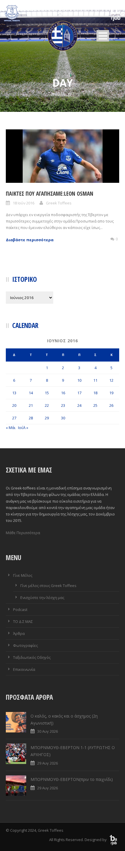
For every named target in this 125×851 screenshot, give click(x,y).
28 (31, 418)
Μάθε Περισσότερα (23, 532)
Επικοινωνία (24, 669)
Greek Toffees (59, 203)
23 (63, 405)
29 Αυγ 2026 (47, 763)
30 (63, 418)
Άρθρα (19, 633)
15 (47, 392)
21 (31, 405)
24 (79, 405)
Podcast (20, 609)
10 (79, 380)
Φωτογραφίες (25, 645)
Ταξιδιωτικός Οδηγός (32, 657)
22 (47, 405)
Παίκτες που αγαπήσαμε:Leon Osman (49, 193)
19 (111, 392)
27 (14, 418)
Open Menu (103, 35)
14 (31, 392)
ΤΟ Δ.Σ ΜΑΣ (23, 621)
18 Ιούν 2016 (23, 203)
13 (14, 392)
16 (63, 392)
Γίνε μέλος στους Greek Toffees (48, 585)
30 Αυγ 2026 (47, 731)
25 (95, 405)
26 (111, 405)
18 (95, 392)
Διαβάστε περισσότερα (29, 239)
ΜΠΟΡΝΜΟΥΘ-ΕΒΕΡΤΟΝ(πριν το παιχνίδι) (72, 779)
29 (47, 418)
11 (95, 380)
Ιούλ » (23, 427)
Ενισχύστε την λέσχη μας (42, 597)
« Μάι (10, 427)
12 (111, 380)
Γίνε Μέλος (22, 575)
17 (79, 392)
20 (14, 405)
